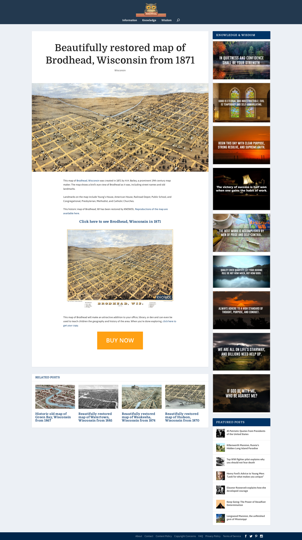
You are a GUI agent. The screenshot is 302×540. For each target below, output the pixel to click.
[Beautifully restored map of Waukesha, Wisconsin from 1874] (142, 397)
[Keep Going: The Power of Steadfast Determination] (220, 504)
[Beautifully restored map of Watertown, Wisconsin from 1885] (98, 397)
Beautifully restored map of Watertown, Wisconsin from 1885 (95, 417)
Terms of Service (232, 536)
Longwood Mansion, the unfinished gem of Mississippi (246, 518)
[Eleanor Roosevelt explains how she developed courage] (220, 490)
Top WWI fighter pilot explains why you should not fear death (246, 461)
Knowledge (149, 20)
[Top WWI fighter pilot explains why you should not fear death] (220, 461)
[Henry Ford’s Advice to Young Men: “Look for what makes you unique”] (220, 475)
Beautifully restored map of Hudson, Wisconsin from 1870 (182, 417)
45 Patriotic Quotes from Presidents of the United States (246, 433)
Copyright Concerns (185, 536)
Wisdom (166, 20)
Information (129, 20)
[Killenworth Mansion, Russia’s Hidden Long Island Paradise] (220, 447)
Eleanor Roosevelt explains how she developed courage (246, 489)
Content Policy (164, 536)
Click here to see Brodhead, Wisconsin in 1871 (120, 222)
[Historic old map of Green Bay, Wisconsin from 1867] (55, 397)
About (138, 536)
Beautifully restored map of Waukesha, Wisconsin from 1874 (139, 417)
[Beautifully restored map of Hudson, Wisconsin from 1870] (185, 397)
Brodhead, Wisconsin (88, 180)
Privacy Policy (213, 536)
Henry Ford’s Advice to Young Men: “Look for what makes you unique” (245, 475)
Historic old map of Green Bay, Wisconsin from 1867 (53, 417)
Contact (149, 536)
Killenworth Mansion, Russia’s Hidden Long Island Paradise (243, 447)
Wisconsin (120, 70)
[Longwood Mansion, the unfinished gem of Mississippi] (220, 518)
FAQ (200, 536)
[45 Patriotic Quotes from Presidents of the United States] (220, 433)
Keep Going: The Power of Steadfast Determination (246, 503)
